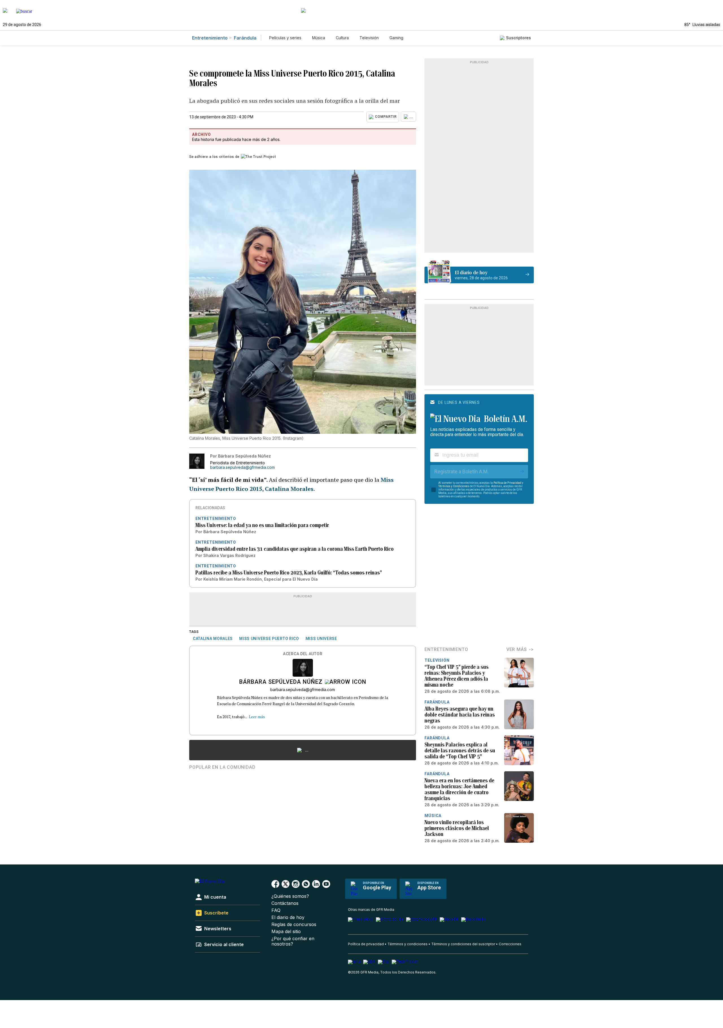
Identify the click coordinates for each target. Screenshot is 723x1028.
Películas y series (285, 37)
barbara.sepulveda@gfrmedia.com (242, 467)
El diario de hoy (287, 917)
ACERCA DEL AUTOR (302, 654)
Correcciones (510, 944)
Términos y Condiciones (453, 486)
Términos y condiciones (407, 944)
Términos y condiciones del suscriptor (463, 944)
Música (318, 37)
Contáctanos (285, 903)
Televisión (369, 37)
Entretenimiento (210, 38)
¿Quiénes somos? (290, 896)
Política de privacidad (366, 944)
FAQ (275, 910)
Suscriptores (518, 37)
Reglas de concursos (293, 924)
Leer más (257, 716)
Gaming (396, 37)
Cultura (342, 37)
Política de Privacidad (507, 482)
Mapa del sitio (286, 931)
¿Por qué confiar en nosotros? (292, 941)
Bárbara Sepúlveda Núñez (281, 682)
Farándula (245, 38)
